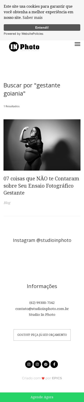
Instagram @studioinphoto (42, 240)
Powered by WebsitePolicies (23, 33)
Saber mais (32, 17)
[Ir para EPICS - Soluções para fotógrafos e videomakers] (42, 378)
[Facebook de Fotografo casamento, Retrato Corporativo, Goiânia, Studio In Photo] (54, 363)
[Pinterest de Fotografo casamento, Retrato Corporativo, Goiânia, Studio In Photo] (46, 363)
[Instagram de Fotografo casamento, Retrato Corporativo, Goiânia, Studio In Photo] (29, 363)
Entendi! (42, 27)
